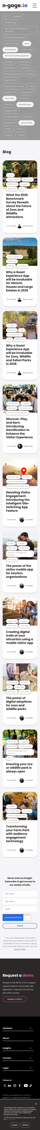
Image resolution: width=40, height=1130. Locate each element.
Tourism (9, 135)
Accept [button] (14, 1125)
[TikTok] (32, 1087)
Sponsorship (26, 123)
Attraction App (12, 43)
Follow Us (7, 1080)
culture (21, 135)
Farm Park (9, 98)
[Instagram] (16, 1087)
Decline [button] (25, 1125)
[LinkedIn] (10, 1087)
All (6, 16)
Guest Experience (13, 74)
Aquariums (10, 68)
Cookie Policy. (11, 1119)
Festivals (24, 98)
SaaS (31, 86)
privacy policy (20, 949)
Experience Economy (14, 86)
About (6, 1038)
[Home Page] (15, 5)
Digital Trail (10, 80)
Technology (10, 22)
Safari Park (10, 123)
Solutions (7, 1028)
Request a (18, 975)
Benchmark (27, 92)
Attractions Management (17, 55)
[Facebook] (21, 1087)
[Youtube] (26, 1087)
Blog (7, 152)
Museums (25, 68)
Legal (5, 1068)
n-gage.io (17, 16)
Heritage (9, 62)
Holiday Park (11, 110)
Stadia (8, 129)
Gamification (25, 104)
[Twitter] (5, 1087)
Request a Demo (14, 999)
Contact (7, 1058)
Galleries (9, 104)
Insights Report (12, 116)
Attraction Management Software (16, 30)
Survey (20, 129)
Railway (28, 116)
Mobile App (24, 62)
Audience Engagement (15, 37)
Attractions (10, 49)
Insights (7, 1048)
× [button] (35, 1104)
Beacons (30, 74)
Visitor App (26, 49)
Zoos (26, 43)
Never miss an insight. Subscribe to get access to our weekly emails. (20, 881)
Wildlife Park (11, 92)
